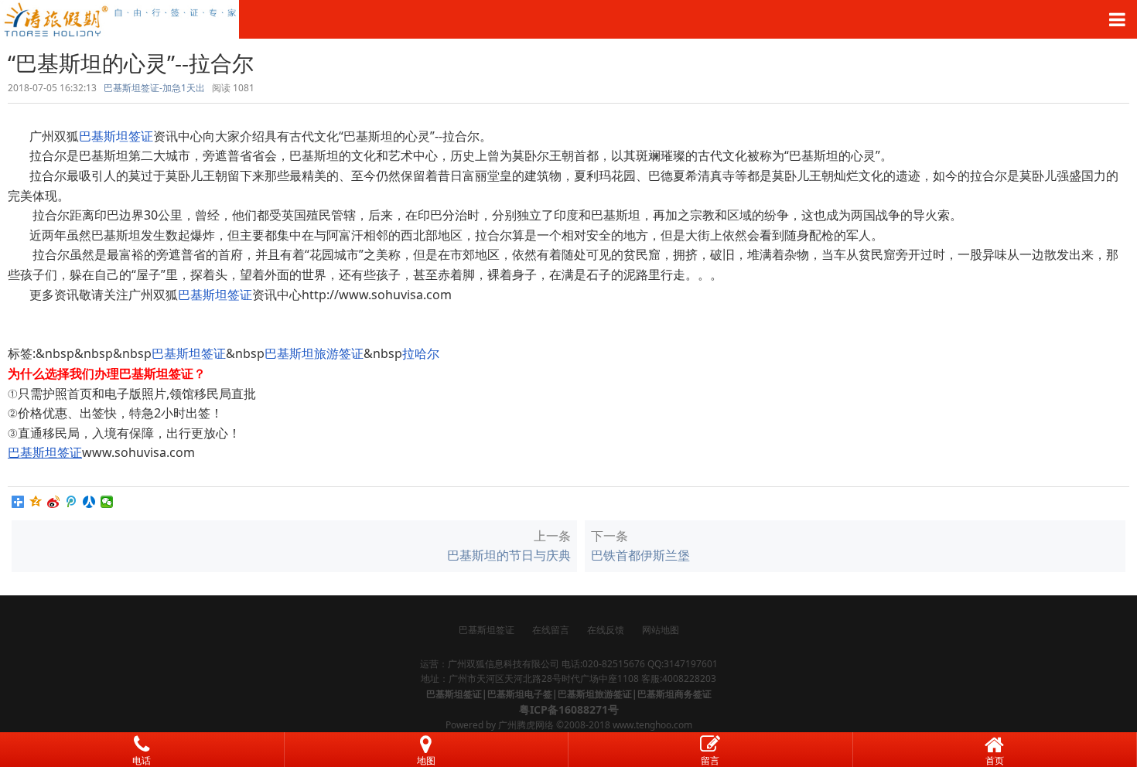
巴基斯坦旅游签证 (314, 353)
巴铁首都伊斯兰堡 (640, 555)
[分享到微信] (107, 502)
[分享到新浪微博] (53, 502)
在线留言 (550, 629)
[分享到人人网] (89, 502)
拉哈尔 (420, 353)
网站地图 (660, 629)
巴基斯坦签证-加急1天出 (154, 87)
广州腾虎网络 (526, 724)
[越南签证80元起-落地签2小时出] (568, 19)
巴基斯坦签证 (116, 136)
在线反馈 (605, 629)
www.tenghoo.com (652, 724)
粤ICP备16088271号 (569, 709)
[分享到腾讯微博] (71, 502)
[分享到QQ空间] (36, 502)
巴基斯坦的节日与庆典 (509, 555)
